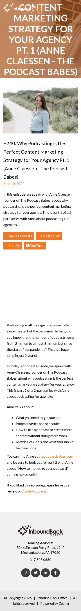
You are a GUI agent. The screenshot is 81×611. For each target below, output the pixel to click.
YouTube (36, 245)
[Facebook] (55, 572)
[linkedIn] (45, 572)
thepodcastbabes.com (55, 456)
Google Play (50, 236)
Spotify (14, 245)
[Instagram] (25, 572)
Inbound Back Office (52, 598)
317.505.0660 (40, 560)
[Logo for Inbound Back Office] (22, 8)
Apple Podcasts (20, 236)
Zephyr (64, 603)
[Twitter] (35, 572)
